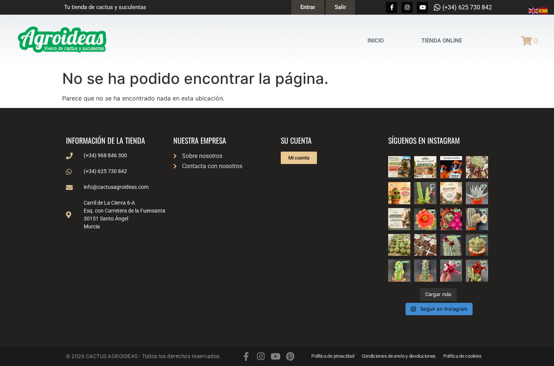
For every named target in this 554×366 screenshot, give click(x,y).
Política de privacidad (332, 356)
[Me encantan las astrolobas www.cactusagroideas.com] (425, 271)
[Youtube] (422, 7)
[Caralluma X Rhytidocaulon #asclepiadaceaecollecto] (451, 271)
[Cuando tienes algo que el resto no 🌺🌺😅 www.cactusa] (399, 245)
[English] (534, 10)
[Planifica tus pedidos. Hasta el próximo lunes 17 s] (399, 167)
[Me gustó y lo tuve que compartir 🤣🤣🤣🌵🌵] (451, 167)
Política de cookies (462, 356)
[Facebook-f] (391, 7)
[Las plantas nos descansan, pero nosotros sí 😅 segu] (451, 193)
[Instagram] (407, 7)
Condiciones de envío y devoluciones (399, 356)
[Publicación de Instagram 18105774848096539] (399, 219)
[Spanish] (543, 10)
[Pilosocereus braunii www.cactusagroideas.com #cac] (477, 219)
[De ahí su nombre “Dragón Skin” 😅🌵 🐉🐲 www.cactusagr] (477, 245)
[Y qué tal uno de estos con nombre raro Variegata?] (399, 271)
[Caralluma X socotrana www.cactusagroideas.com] (477, 271)
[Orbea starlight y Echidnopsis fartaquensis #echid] (425, 193)
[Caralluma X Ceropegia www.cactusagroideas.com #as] (425, 245)
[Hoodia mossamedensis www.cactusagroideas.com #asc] (451, 245)
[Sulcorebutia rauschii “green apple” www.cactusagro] (451, 219)
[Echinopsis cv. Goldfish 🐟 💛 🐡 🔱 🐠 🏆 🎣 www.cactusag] (425, 219)
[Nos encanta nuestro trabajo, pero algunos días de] (425, 167)
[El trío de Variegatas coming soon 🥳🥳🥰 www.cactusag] (477, 193)
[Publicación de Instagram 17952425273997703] (399, 193)
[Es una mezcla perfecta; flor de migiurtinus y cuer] (477, 167)
